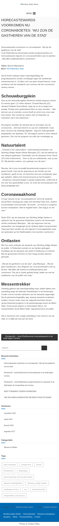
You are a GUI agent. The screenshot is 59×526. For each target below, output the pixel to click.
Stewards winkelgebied (46, 514)
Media (15, 517)
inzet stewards (10, 464)
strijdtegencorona (11, 489)
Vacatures (7, 517)
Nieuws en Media (10, 447)
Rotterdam (23, 471)
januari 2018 (8, 425)
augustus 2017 (9, 431)
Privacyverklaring (25, 517)
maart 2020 (8, 419)
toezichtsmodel (38, 489)
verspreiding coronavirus (14, 495)
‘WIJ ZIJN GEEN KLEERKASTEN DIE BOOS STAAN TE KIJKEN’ (28, 397)
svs (25, 489)
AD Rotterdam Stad (15, 69)
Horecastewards (29, 514)
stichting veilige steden (37, 483)
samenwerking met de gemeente (18, 477)
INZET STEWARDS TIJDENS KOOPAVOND (20, 391)
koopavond (26, 464)
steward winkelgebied (13, 483)
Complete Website (50, 507)
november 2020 (10, 413)
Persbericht (8, 471)
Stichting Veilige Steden (24, 507)
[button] (29, 13)
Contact (37, 517)
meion (38, 464)
